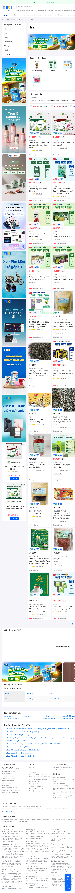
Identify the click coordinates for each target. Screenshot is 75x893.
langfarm (9, 821)
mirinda (7, 693)
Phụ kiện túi (44, 880)
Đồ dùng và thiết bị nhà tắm (62, 868)
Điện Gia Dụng (6, 886)
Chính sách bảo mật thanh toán (38, 774)
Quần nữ (38, 832)
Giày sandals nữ (35, 860)
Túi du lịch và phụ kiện (60, 832)
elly (51, 819)
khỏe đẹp (41, 10)
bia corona (27, 716)
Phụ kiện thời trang (57, 837)
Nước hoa (8, 881)
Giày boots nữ (33, 861)
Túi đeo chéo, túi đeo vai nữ (34, 879)
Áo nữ (27, 832)
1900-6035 (9, 767)
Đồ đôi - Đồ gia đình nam (39, 848)
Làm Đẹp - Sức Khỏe (8, 869)
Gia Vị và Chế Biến (59, 881)
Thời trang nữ (30, 830)
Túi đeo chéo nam (36, 886)
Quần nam (37, 843)
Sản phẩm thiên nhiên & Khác (11, 877)
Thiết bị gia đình (16, 888)
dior (8, 819)
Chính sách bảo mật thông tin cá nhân (39, 776)
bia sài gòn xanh (48, 716)
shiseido (3, 821)
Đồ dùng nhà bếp (6, 888)
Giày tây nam (38, 868)
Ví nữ (44, 879)
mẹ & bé (33, 10)
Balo (52, 832)
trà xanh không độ (53, 699)
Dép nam (35, 870)
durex (40, 819)
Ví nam (28, 886)
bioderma (46, 819)
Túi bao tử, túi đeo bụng (41, 887)
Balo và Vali (55, 830)
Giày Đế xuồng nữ (37, 863)
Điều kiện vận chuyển (35, 791)
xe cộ (28, 10)
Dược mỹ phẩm (17, 883)
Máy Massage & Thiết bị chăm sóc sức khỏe (12, 875)
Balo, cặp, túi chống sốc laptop (62, 832)
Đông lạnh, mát (13, 850)
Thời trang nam (31, 841)
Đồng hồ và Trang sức (58, 844)
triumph (68, 819)
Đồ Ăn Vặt (57, 883)
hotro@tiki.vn (16, 790)
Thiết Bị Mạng (60, 856)
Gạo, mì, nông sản (10, 851)
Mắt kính (66, 839)
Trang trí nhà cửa (55, 863)
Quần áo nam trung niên (36, 851)
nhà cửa (47, 10)
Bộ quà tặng (58, 886)
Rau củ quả (7, 848)
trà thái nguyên (31, 699)
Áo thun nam (29, 843)
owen (31, 819)
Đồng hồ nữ (60, 846)
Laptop (66, 857)
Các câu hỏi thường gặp (8, 771)
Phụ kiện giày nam (34, 872)
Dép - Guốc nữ (38, 858)
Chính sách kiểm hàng (7, 780)
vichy (19, 821)
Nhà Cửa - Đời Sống (57, 861)
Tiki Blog (31, 769)
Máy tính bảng (9, 866)
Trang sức (53, 846)
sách (52, 10)
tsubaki (27, 821)
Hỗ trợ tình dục (16, 881)
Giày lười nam (30, 868)
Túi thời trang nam (32, 884)
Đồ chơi (19, 832)
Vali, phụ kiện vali (68, 833)
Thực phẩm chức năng (11, 873)
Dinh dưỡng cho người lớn (12, 838)
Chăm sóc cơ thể (10, 875)
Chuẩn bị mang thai (10, 841)
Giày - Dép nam (31, 866)
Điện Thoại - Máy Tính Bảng (11, 861)
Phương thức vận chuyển (8, 778)
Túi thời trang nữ (31, 877)
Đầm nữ (32, 832)
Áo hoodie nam (33, 846)
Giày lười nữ (41, 861)
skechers (59, 819)
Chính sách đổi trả (6, 783)
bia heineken (8, 716)
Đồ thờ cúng (57, 871)
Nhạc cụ (64, 871)
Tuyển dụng (32, 772)
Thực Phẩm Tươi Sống (8, 844)
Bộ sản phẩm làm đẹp (11, 882)
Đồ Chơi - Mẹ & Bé (7, 830)
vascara (3, 819)
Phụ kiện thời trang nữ (57, 839)
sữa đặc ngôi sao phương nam (13, 718)
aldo (64, 819)
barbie (27, 819)
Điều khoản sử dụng (35, 781)
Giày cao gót (29, 858)
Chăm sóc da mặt (6, 872)
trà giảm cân (66, 10)
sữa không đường (49, 718)
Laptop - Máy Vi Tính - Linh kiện (62, 851)
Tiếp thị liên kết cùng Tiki (36, 786)
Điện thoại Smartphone (7, 863)
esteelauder (13, 819)
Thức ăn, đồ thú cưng (10, 856)
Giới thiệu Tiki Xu (34, 784)
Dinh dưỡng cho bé (10, 836)
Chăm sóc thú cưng (56, 878)
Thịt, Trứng (10, 846)
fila (23, 821)
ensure (36, 819)
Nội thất (59, 866)
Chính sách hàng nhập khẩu (9, 787)
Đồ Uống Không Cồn (61, 884)
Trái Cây (3, 846)
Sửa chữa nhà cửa (59, 864)
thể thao (58, 10)
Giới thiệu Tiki (33, 767)
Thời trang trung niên (35, 838)
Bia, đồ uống (7, 853)
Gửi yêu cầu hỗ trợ (6, 773)
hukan (15, 821)
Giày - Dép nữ (31, 856)
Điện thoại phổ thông (10, 864)
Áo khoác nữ (39, 833)
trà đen (7, 699)
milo (54, 819)
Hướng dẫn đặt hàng (7, 776)
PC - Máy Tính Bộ (58, 857)
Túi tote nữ (36, 880)
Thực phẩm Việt (16, 848)
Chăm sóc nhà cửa (12, 857)
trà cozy (50, 693)
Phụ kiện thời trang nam (61, 839)
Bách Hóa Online (56, 876)
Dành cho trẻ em (9, 854)
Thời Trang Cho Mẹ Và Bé (8, 832)
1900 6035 (9, 811)
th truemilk (21, 819)
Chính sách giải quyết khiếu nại (38, 779)
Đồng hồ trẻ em (69, 847)
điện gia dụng (20, 10)
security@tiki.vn (15, 792)
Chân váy (38, 835)
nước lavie (30, 693)
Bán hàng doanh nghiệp (36, 788)
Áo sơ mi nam (37, 845)
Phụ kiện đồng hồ (59, 847)
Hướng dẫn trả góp (6, 785)
